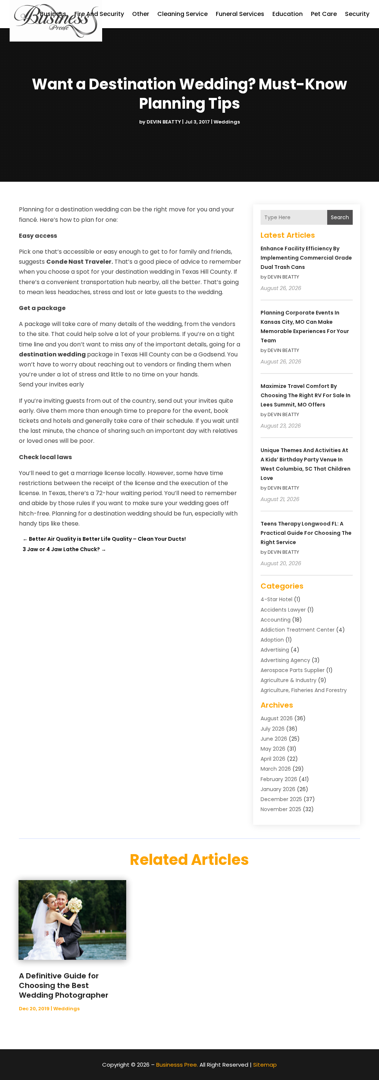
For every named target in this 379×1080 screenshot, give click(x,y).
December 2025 (281, 799)
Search (340, 217)
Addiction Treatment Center (298, 629)
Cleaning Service (182, 14)
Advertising (275, 649)
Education (287, 14)
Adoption (272, 639)
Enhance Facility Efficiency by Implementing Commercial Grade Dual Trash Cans (306, 258)
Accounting (276, 619)
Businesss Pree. (177, 1065)
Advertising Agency (285, 660)
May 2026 (273, 749)
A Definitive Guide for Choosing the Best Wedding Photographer (63, 985)
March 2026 (276, 769)
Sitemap (265, 1065)
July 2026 (273, 728)
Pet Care (324, 14)
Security (357, 14)
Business (53, 14)
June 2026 (274, 738)
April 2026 (273, 759)
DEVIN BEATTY (164, 121)
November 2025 (281, 809)
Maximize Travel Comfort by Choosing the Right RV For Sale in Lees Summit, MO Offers (306, 395)
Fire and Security (99, 14)
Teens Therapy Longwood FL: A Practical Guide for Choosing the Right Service (306, 533)
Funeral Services (240, 14)
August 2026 (277, 718)
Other (140, 14)
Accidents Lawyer (283, 609)
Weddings (227, 121)
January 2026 (278, 789)
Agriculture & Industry (288, 680)
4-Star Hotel (276, 599)
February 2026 (279, 779)
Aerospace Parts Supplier (293, 670)
